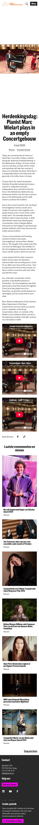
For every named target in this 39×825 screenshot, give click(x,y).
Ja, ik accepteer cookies (12, 821)
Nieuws (12, 149)
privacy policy (20, 813)
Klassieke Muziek (23, 149)
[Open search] (27, 3)
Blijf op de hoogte (9, 784)
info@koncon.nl (8, 773)
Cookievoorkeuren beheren (12, 816)
